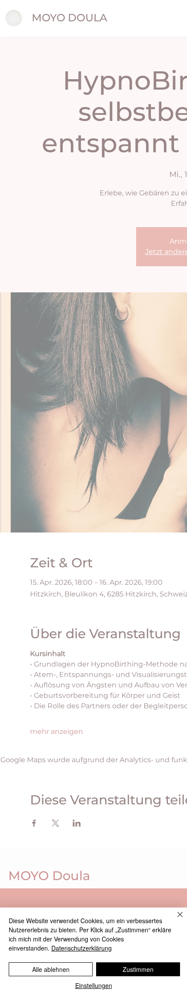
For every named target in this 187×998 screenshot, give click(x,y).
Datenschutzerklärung (81, 948)
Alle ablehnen (51, 969)
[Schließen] (174, 919)
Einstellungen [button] (93, 985)
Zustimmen (138, 969)
